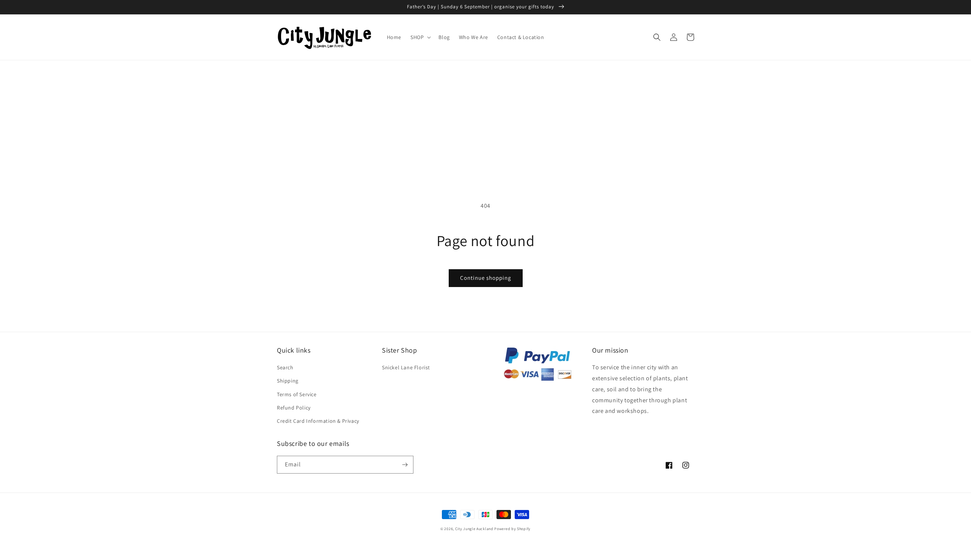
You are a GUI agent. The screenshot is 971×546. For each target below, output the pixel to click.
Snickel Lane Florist (406, 367)
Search (285, 367)
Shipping (288, 380)
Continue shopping (485, 277)
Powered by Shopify (512, 528)
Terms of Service (297, 394)
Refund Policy (294, 407)
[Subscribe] (404, 465)
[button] (420, 37)
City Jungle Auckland (474, 528)
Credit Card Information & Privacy (318, 420)
